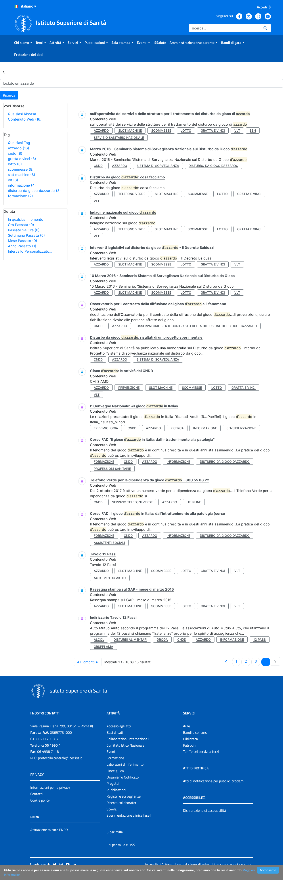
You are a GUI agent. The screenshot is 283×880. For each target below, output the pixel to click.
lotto (15, 164)
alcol (99, 639)
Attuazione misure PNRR (49, 829)
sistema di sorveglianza (158, 166)
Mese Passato (22, 240)
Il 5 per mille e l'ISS (121, 844)
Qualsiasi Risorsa (22, 114)
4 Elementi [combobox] (86, 662)
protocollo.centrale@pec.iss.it (60, 758)
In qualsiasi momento (25, 219)
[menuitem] (23, 42)
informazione (22, 185)
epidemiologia (106, 428)
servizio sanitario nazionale (119, 137)
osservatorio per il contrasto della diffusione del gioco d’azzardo (197, 326)
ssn (253, 130)
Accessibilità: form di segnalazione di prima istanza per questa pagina (198, 864)
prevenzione (129, 387)
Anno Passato (22, 246)
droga (162, 639)
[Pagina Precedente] (226, 662)
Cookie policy (40, 800)
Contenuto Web (25, 119)
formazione (20, 196)
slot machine (21, 174)
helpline (194, 502)
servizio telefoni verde (132, 502)
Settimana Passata (26, 235)
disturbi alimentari (130, 639)
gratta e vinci (22, 158)
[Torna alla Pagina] (3, 72)
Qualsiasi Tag (19, 142)
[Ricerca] (265, 28)
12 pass (259, 639)
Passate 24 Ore (24, 230)
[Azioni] (16, 6)
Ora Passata (21, 224)
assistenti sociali (109, 542)
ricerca (177, 428)
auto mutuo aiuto (110, 578)
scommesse (21, 169)
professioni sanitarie (112, 468)
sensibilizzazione (241, 428)
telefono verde (131, 194)
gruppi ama (103, 646)
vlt (13, 180)
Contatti (36, 793)
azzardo (18, 148)
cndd (15, 153)
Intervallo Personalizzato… (30, 251)
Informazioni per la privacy (50, 787)
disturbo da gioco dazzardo (34, 190)
